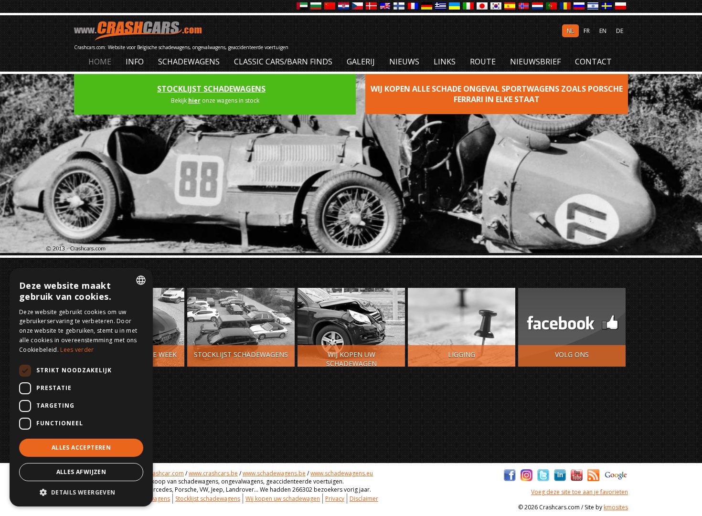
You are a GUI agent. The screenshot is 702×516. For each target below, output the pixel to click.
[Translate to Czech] (358, 6)
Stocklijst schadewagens (211, 89)
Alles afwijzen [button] (81, 472)
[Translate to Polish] (621, 6)
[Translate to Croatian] (344, 6)
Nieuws (404, 61)
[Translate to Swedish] (607, 6)
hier (194, 100)
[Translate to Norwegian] (524, 6)
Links (445, 61)
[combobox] (141, 280)
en (602, 31)
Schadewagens (189, 61)
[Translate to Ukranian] (455, 6)
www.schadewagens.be (274, 473)
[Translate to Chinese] (330, 6)
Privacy (334, 499)
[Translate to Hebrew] (593, 6)
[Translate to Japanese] (483, 6)
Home (99, 61)
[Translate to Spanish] (510, 6)
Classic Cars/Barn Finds (283, 61)
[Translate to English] (386, 6)
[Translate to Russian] (579, 6)
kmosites (616, 507)
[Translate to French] (413, 6)
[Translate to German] (427, 6)
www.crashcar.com (158, 473)
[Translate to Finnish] (399, 6)
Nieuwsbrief (535, 61)
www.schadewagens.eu (341, 473)
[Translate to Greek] (441, 6)
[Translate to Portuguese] (552, 6)
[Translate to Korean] (496, 6)
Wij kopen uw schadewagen (282, 499)
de (619, 31)
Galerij (361, 61)
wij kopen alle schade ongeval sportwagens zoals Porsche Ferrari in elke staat (497, 94)
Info (135, 61)
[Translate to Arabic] (302, 6)
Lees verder (77, 350)
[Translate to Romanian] (566, 6)
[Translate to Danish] (372, 6)
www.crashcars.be (213, 473)
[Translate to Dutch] (538, 6)
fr (587, 31)
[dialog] (81, 387)
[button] (81, 492)
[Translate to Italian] (469, 6)
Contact (593, 61)
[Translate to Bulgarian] (316, 6)
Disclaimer (364, 499)
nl (570, 31)
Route (483, 61)
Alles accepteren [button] (81, 447)
